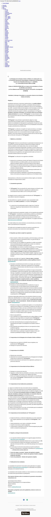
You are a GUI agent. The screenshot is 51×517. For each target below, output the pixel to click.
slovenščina (7, 58)
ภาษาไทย (7, 61)
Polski (6, 44)
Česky (6, 20)
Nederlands (7, 23)
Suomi (6, 24)
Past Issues (4, 6)
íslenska (6, 33)
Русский (7, 49)
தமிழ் (6, 60)
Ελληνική (7, 28)
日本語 (6, 36)
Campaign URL (3, 0)
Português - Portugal (9, 46)
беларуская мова (8, 13)
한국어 (6, 38)
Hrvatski (6, 19)
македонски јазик (8, 40)
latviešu (6, 55)
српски (6, 59)
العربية (6, 11)
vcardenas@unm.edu (16, 486)
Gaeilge (6, 31)
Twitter (5, 3)
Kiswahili (7, 51)
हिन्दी (6, 29)
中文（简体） (8, 16)
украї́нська (7, 65)
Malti (6, 42)
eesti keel (7, 22)
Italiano (6, 35)
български (7, 14)
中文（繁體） (8, 18)
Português (7, 45)
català (6, 15)
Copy (19, 0)
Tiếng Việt (7, 66)
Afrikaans (7, 12)
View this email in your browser (25, 70)
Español (6, 50)
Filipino (6, 64)
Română (6, 48)
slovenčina (7, 57)
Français (6, 26)
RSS (3, 7)
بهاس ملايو (7, 41)
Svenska (6, 52)
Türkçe (6, 63)
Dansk (6, 21)
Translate (4, 8)
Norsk (6, 43)
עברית (6, 53)
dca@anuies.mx (39, 448)
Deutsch (6, 27)
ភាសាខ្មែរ (6, 37)
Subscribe (4, 5)
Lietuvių (6, 54)
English (6, 9)
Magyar (6, 30)
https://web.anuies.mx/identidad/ (15, 220)
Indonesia (7, 32)
